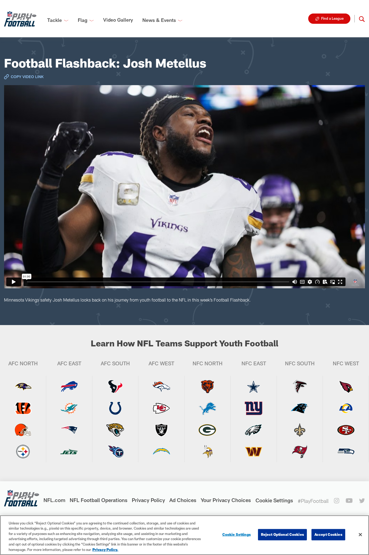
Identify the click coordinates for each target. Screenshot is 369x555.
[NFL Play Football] (20, 18)
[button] (362, 18)
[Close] (360, 535)
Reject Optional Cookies (282, 534)
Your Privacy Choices (226, 500)
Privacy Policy (148, 500)
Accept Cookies (328, 534)
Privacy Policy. (105, 549)
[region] (184, 535)
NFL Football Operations (99, 500)
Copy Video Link (27, 76)
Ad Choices (182, 500)
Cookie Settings (274, 500)
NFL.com (54, 500)
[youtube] (349, 500)
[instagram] (336, 500)
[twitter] (362, 501)
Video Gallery (118, 20)
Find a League (332, 18)
